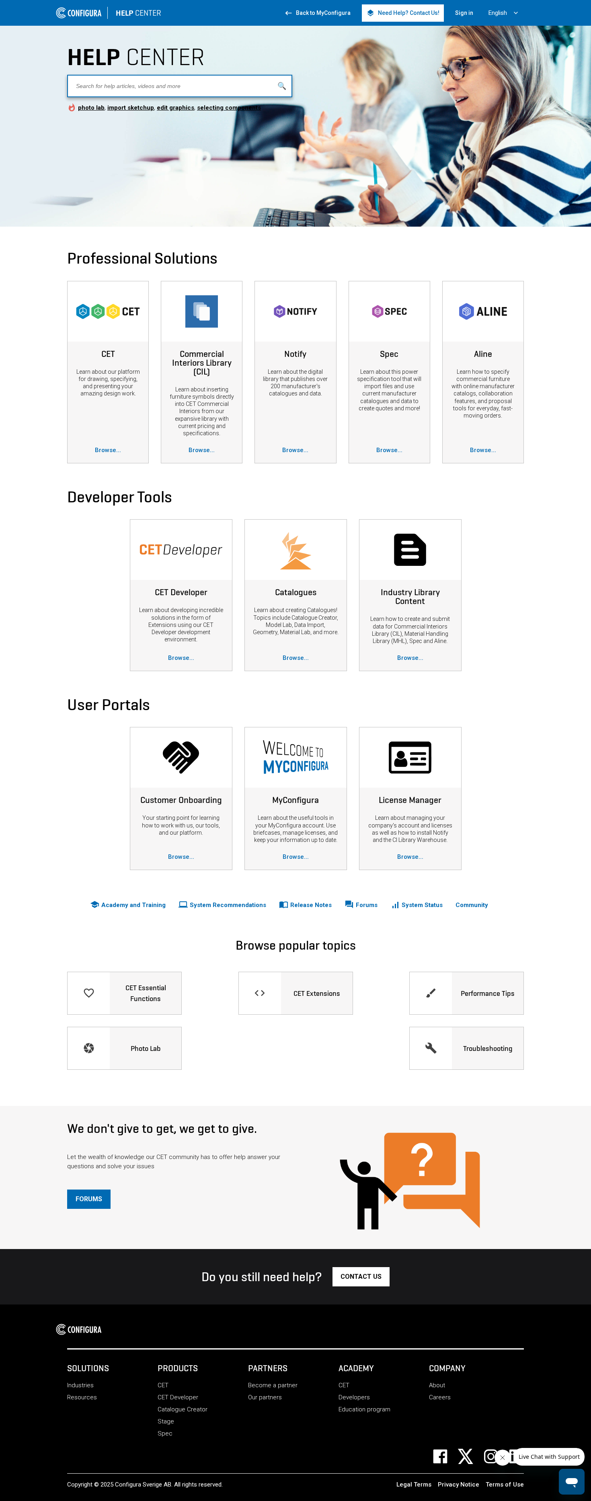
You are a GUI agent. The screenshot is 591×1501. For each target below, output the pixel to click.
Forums (361, 904)
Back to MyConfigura (317, 13)
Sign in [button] (464, 13)
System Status (421, 905)
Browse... (108, 450)
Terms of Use (505, 1484)
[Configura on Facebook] (445, 1456)
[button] (89, 1199)
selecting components (229, 107)
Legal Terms (413, 1484)
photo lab (91, 107)
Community (472, 905)
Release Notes (305, 904)
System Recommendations (222, 904)
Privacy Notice (458, 1484)
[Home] (81, 1329)
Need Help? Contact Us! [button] (402, 13)
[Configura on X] (470, 1456)
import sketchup (130, 107)
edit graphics (175, 107)
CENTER (138, 13)
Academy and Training (128, 904)
